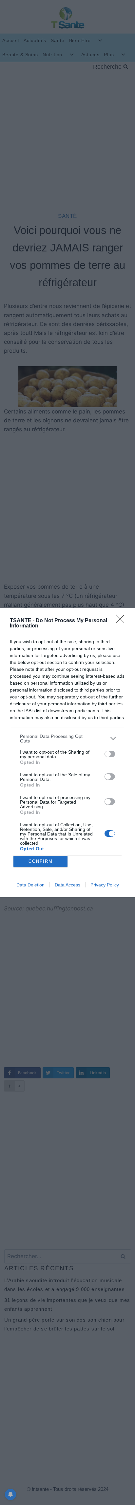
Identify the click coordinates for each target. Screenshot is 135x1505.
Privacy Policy (104, 884)
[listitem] (67, 738)
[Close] (122, 621)
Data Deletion (30, 884)
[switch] (110, 754)
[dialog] (67, 752)
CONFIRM (41, 861)
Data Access (67, 884)
